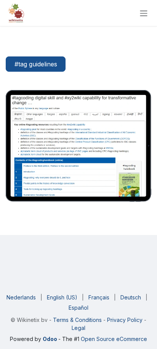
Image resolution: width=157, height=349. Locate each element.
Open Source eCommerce (114, 339)
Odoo (50, 339)
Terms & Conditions (78, 320)
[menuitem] (21, 297)
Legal (78, 328)
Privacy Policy (124, 320)
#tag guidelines (35, 64)
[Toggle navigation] (143, 13)
